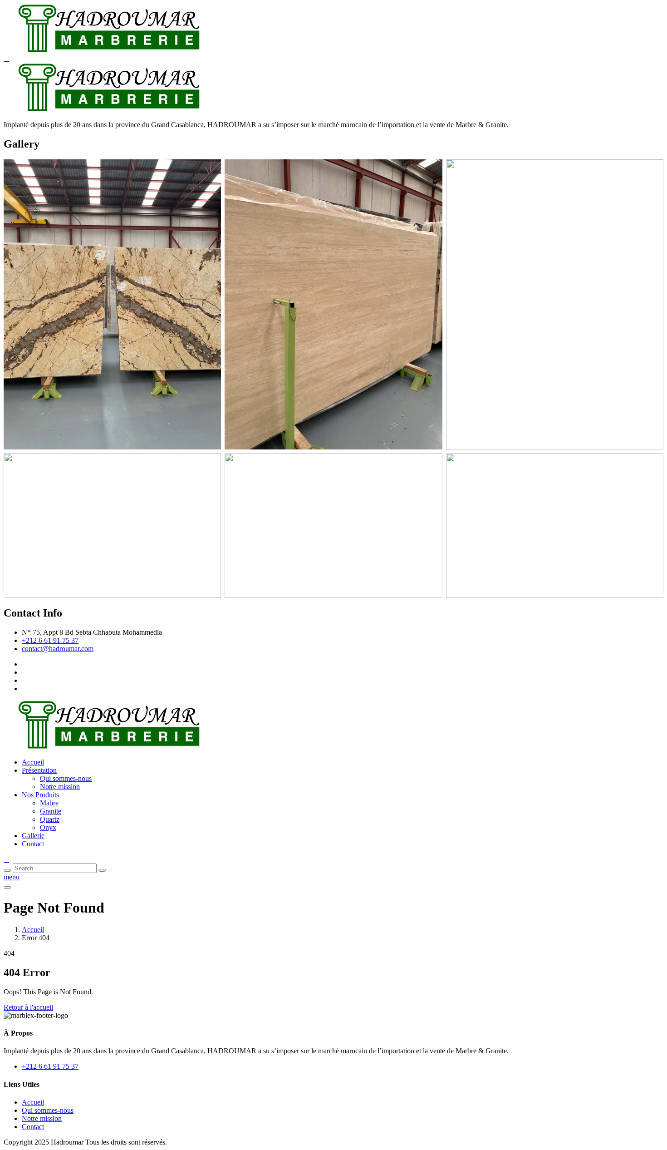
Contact (33, 844)
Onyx (48, 827)
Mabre (49, 803)
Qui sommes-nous (66, 778)
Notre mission (60, 786)
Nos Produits (40, 795)
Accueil (33, 762)
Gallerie (33, 835)
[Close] (7, 870)
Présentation (39, 770)
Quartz (49, 819)
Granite (50, 811)
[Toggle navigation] (7, 887)
